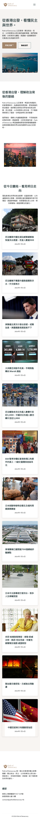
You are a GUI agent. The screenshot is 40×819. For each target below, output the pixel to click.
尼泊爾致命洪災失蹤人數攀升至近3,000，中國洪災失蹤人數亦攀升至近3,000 (19, 415)
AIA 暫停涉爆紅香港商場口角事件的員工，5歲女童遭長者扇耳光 (19, 462)
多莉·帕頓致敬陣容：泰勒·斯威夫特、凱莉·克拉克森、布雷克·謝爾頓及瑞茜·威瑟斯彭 (19, 640)
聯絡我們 (24, 45)
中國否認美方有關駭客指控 (20, 727)
